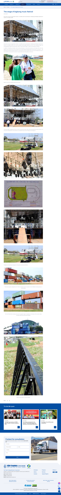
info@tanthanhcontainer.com (11, 477)
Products (44, 470)
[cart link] (53, 4)
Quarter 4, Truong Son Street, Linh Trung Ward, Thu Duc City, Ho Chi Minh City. (16, 471)
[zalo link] (56, 472)
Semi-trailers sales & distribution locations (12, 481)
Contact (38, 4)
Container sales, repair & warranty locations (30, 481)
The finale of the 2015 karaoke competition (47, 423)
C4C (30, 493)
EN (55, 4)
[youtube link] (55, 472)
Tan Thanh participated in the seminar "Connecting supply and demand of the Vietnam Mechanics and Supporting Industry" (30, 423)
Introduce (6, 4)
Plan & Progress (43, 493)
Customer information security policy (21, 493)
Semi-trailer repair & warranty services (48, 481)
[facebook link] (7, 401)
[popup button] (59, 491)
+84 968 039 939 (9, 475)
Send (17, 457)
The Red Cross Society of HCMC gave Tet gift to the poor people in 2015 (12, 423)
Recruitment (29, 4)
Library (34, 4)
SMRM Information (36, 493)
